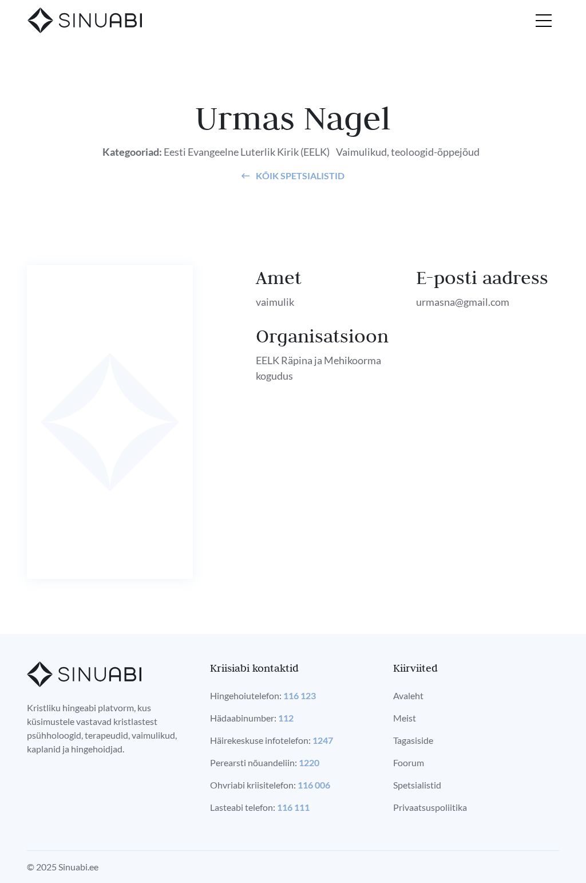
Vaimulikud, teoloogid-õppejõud (408, 151)
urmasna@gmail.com (462, 301)
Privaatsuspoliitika (430, 807)
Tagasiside (413, 740)
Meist (404, 717)
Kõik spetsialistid (299, 175)
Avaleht (408, 695)
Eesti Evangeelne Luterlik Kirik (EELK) (247, 151)
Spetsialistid (417, 784)
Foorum (408, 762)
